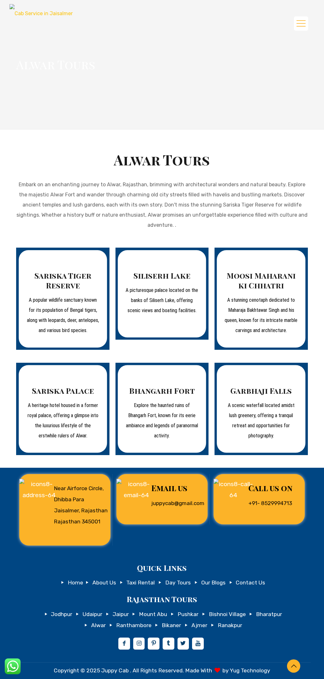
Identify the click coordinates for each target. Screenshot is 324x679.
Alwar (98, 625)
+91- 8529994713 (270, 503)
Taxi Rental (140, 582)
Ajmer (199, 625)
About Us (104, 582)
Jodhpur (61, 614)
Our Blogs (213, 582)
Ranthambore (134, 625)
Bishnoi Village (227, 614)
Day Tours (178, 582)
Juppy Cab (115, 670)
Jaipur (121, 614)
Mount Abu (153, 614)
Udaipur (92, 614)
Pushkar (188, 614)
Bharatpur (269, 614)
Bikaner (171, 625)
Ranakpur (230, 625)
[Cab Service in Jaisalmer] (41, 12)
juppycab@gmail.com (177, 503)
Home (75, 582)
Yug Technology (250, 670)
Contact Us (250, 582)
